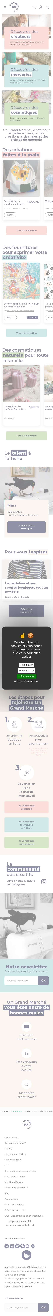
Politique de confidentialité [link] (26, 681)
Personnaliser (26, 670)
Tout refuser (26, 665)
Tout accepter (27, 676)
